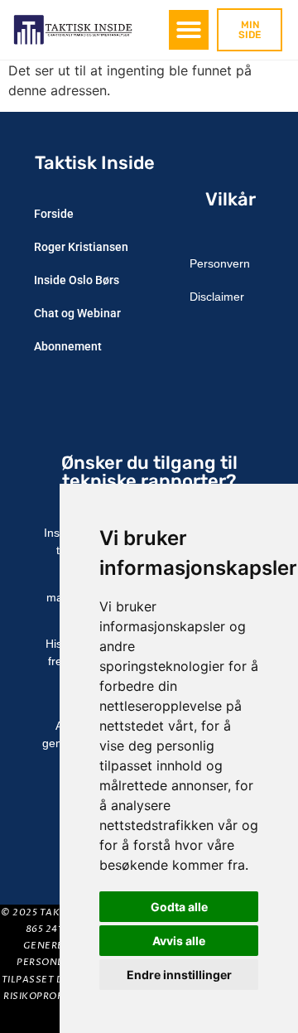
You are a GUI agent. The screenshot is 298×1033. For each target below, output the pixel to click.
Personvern (220, 263)
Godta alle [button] (179, 907)
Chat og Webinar (77, 313)
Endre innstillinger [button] (179, 975)
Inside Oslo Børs (76, 280)
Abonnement (68, 346)
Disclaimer (217, 296)
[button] (189, 30)
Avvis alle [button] (178, 941)
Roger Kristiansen (81, 246)
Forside (54, 213)
